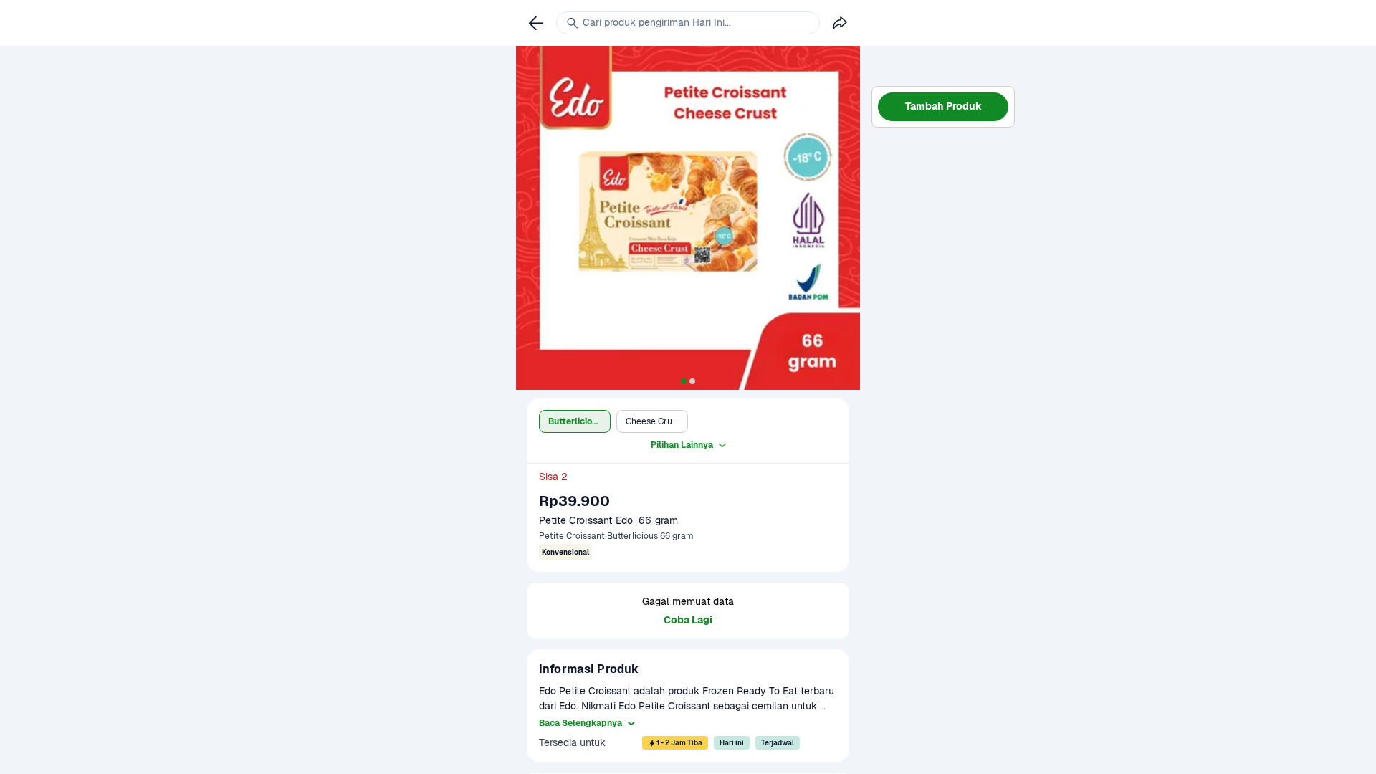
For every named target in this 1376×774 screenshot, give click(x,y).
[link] (536, 23)
